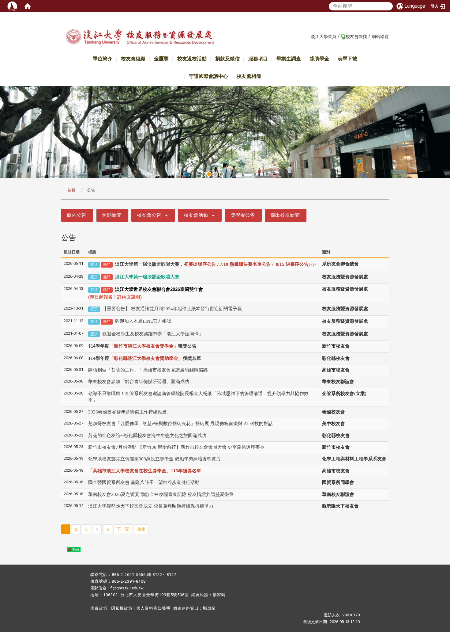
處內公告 (76, 215)
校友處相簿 (249, 76)
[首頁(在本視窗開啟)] (27, 6)
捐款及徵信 (227, 59)
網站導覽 (380, 36)
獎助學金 (319, 59)
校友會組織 (133, 59)
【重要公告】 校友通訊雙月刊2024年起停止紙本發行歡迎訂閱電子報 (172, 308)
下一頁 (123, 529)
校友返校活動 (192, 59)
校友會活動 (196, 215)
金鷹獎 (161, 59)
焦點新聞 (112, 215)
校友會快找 (356, 36)
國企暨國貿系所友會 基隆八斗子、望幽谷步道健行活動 (144, 482)
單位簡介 (102, 59)
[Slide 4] (221, 174)
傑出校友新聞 (285, 215)
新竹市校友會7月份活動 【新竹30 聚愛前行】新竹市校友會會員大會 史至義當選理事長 (176, 447)
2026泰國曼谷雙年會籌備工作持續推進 (127, 411)
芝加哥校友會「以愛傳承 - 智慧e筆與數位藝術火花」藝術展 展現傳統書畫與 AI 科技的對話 (181, 423)
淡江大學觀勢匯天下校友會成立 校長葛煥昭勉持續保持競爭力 (150, 506)
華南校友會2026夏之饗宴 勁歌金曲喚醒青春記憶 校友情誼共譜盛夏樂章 (161, 494)
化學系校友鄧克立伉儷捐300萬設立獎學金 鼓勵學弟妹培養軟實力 (154, 458)
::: (307, 36)
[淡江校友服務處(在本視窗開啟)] (140, 38)
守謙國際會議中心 (208, 76)
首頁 (71, 190)
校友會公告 (149, 215)
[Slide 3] (215, 174)
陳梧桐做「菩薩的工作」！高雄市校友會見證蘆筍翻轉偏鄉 (148, 369)
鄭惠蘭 (209, 608)
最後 (141, 529)
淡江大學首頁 (323, 36)
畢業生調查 (288, 59)
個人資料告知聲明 (153, 608)
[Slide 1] (203, 174)
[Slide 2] (209, 174)
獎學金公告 (243, 215)
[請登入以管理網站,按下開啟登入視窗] (12, 6)
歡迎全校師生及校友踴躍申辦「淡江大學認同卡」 (152, 333)
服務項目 (258, 59)
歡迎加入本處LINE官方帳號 (143, 321)
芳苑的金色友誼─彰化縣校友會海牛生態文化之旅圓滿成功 (147, 435)
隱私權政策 (122, 608)
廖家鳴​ (219, 594)
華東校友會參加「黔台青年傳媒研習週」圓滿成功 (138, 381)
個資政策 (98, 608)
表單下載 (347, 59)
